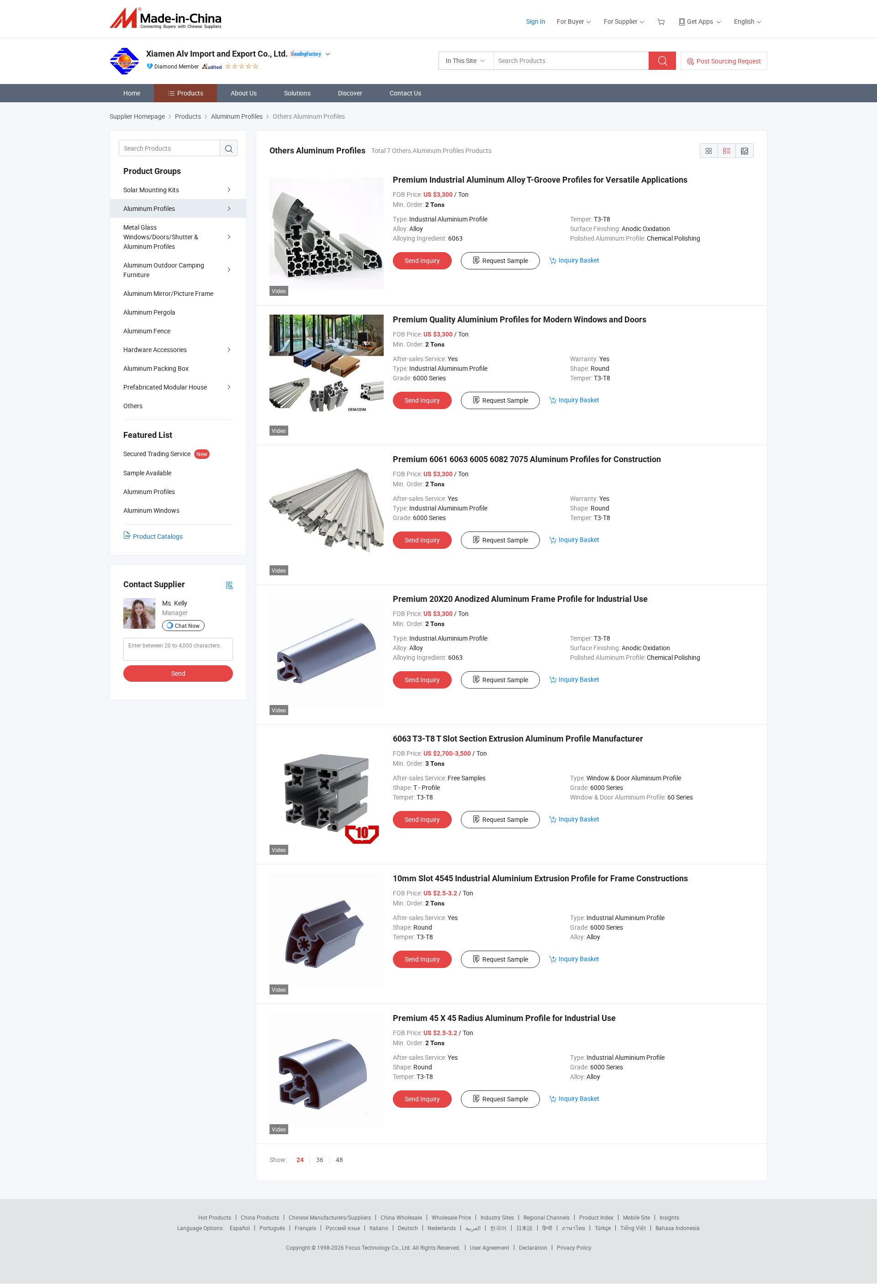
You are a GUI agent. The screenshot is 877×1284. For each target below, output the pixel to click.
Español (240, 1227)
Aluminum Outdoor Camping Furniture (163, 270)
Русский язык (343, 1227)
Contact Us (405, 93)
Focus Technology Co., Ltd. (378, 1247)
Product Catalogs (158, 536)
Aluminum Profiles (149, 208)
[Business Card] (229, 585)
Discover (350, 93)
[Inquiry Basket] (662, 21)
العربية (473, 1227)
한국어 (498, 1227)
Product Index (596, 1217)
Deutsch (408, 1227)
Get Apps (700, 21)
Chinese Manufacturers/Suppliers (330, 1217)
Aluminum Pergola (149, 312)
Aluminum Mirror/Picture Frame (168, 293)
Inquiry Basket (579, 260)
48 (339, 1159)
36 (319, 1159)
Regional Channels (546, 1217)
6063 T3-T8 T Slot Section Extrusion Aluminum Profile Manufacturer (518, 738)
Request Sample (505, 260)
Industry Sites (497, 1217)
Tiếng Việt (633, 1227)
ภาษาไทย (573, 1227)
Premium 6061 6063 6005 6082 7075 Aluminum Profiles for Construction (527, 459)
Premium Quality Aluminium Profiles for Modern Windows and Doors (519, 319)
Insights (669, 1217)
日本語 (524, 1227)
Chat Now (187, 625)
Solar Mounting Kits (151, 189)
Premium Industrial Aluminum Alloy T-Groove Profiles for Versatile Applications (540, 179)
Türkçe (603, 1227)
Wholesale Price (451, 1217)
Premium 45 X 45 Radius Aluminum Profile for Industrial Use (504, 1018)
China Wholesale (401, 1217)
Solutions (297, 93)
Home (131, 93)
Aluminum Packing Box (156, 368)
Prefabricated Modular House (165, 387)
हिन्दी (547, 1227)
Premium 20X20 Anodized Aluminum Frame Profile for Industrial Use (520, 599)
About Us (244, 93)
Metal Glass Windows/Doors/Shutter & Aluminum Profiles (160, 237)
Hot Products (214, 1217)
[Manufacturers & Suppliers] (168, 18)
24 (300, 1159)
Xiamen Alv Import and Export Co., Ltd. (217, 53)
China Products (260, 1217)
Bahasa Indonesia (677, 1227)
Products (190, 93)
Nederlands (442, 1227)
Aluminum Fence (146, 330)
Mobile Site (636, 1217)
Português (272, 1227)
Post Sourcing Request (729, 61)
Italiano (379, 1227)
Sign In (535, 21)
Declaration (533, 1247)
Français (305, 1227)
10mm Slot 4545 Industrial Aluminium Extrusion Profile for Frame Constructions (540, 878)
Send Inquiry (422, 260)
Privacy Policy (574, 1247)
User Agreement (489, 1247)
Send (178, 673)
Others (133, 405)
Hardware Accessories (155, 349)
